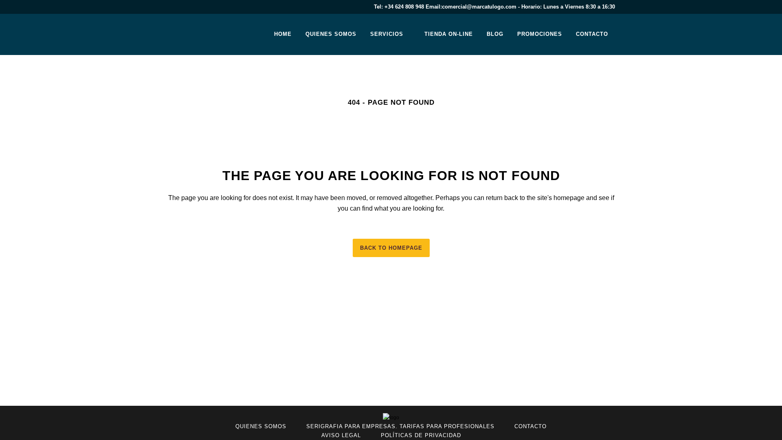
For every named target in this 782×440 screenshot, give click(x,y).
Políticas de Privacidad (421, 435)
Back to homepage (391, 248)
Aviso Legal (341, 435)
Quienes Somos (260, 426)
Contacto (530, 426)
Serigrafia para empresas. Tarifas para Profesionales (400, 426)
